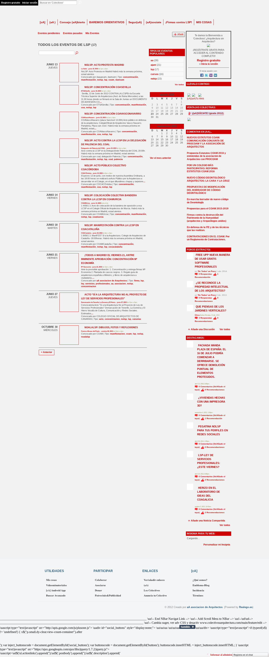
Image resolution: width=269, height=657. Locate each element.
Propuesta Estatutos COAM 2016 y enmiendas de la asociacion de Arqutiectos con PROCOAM (206, 156)
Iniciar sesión (29, 2)
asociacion (120, 283)
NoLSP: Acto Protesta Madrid (104, 65)
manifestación (88, 80)
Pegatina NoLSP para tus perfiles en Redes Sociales (212, 430)
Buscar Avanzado (56, 595)
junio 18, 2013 (97, 233)
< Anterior (46, 352)
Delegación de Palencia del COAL (93, 148)
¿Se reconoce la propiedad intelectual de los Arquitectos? (211, 286)
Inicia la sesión (209, 64)
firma (136, 280)
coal (111, 159)
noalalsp (85, 336)
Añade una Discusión (203, 329)
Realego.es (245, 607)
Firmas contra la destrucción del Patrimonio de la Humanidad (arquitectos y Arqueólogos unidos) (206, 217)
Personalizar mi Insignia (216, 544)
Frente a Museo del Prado (90, 331)
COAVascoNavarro (88, 117)
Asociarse (100, 585)
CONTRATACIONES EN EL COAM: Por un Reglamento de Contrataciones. (208, 238)
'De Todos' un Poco (207, 271)
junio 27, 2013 (122, 302)
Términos (198, 595)
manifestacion (117, 334)
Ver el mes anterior (160, 158)
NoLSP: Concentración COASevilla (107, 87)
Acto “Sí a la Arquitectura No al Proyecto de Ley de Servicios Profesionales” (114, 296)
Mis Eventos (92, 33)
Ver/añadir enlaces (154, 580)
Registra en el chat (243, 655)
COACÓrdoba (86, 173)
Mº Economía (86, 267)
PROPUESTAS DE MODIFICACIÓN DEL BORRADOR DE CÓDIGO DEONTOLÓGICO (206, 190)
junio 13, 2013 (93, 69)
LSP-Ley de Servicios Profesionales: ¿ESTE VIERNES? (208, 461)
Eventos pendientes (49, 33)
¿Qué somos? (200, 580)
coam (111, 80)
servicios (90, 283)
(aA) (146, 585)
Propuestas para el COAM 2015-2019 (207, 208)
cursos (155, 74)
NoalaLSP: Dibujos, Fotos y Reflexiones (111, 327)
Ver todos (179, 84)
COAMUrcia (85, 203)
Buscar (80, 2)
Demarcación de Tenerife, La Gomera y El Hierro (98, 302)
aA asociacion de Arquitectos (111, 280)
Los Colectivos (152, 590)
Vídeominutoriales (56, 585)
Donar (98, 590)
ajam (153, 65)
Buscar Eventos (77, 53)
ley (82, 283)
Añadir (180, 34)
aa (112, 283)
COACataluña (86, 233)
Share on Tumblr (187, 627)
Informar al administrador (223, 654)
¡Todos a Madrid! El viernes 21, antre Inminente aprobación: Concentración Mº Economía (109, 259)
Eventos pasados (73, 33)
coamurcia (98, 217)
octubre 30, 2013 (107, 331)
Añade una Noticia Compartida (208, 520)
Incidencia (198, 590)
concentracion (88, 286)
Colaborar (101, 580)
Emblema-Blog (201, 585)
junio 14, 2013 (96, 203)
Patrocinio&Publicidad (108, 595)
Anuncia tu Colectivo (155, 595)
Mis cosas (51, 580)
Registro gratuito (10, 2)
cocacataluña (115, 247)
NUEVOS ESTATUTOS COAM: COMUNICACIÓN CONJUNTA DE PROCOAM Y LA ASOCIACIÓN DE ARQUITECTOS (206, 142)
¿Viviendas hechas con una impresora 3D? (211, 401)
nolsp (100, 80)
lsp (105, 80)
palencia (118, 159)
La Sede (84, 69)
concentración (130, 77)
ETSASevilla (85, 91)
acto (101, 319)
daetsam (119, 80)
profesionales (103, 283)
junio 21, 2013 (97, 267)
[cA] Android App (56, 590)
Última (197, 315)
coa (83, 107)
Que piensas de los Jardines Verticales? (210, 308)
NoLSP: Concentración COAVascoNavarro (112, 113)
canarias (136, 319)
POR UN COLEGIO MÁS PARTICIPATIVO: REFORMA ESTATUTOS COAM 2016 (202, 168)
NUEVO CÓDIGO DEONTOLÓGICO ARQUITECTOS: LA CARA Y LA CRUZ (208, 179)
